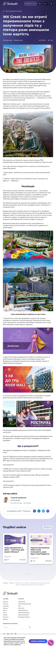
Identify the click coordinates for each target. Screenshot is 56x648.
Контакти (6, 617)
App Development (23, 615)
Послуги (5, 604)
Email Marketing (23, 610)
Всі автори (27, 503)
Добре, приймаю (38, 641)
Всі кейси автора (16, 503)
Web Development (23, 612)
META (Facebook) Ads (24, 604)
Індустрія (6, 606)
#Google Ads (34, 558)
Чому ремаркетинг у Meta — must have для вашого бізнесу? (14, 550)
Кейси (5, 610)
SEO (19, 606)
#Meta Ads (7, 556)
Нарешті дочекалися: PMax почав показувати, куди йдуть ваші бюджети (40, 551)
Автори (5, 615)
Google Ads (21, 601)
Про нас (5, 608)
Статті (4, 612)
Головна (5, 601)
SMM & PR (21, 608)
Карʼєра (5, 619)
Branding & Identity (24, 617)
